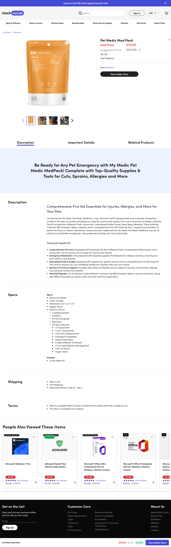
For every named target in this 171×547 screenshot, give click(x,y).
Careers (155, 529)
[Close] (165, 3)
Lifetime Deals (57, 23)
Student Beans (102, 529)
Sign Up (10, 527)
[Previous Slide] (23, 120)
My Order (72, 512)
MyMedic (110, 67)
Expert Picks (159, 23)
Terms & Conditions (104, 515)
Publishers (156, 519)
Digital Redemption (77, 515)
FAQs (70, 526)
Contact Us (73, 522)
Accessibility (101, 519)
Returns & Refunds (103, 512)
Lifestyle (124, 23)
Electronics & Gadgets (102, 23)
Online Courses (35, 23)
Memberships (78, 23)
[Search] (80, 13)
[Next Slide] (72, 120)
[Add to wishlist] (169, 39)
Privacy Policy (74, 529)
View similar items (119, 74)
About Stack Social (160, 512)
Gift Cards (141, 23)
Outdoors (17, 32)
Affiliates (155, 522)
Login (70, 519)
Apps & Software (13, 23)
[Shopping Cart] (166, 13)
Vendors (155, 526)
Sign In (136, 13)
